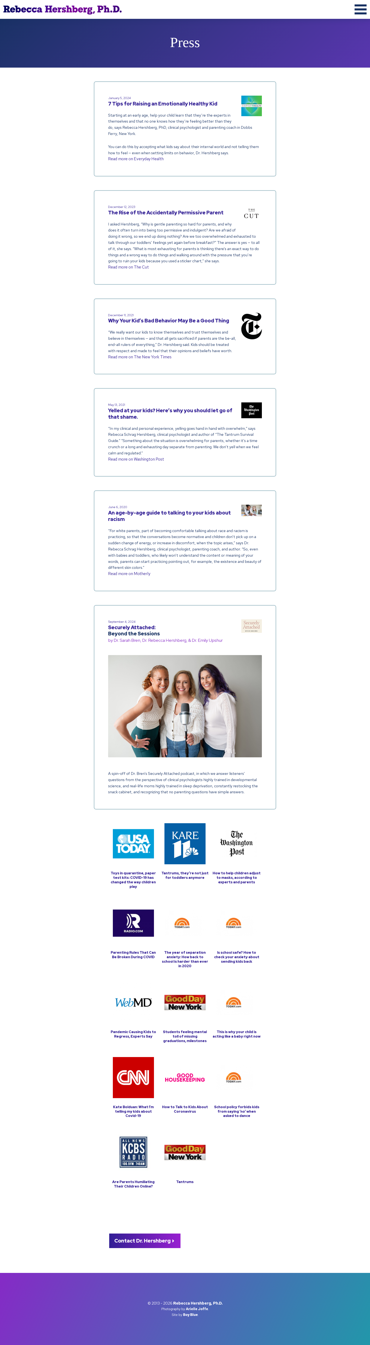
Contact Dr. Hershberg (142, 1240)
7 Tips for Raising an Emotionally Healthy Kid (162, 101)
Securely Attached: (165, 631)
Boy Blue (190, 1314)
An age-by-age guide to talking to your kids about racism (169, 513)
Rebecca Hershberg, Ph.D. (33, 21)
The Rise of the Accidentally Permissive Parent (166, 210)
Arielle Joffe (197, 1309)
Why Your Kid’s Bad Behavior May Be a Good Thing (168, 318)
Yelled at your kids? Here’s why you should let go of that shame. (170, 411)
